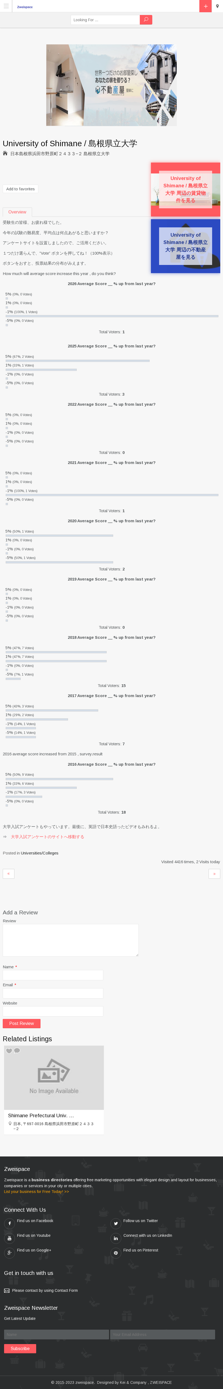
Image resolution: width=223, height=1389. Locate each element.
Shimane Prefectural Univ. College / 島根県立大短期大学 (42, 1115)
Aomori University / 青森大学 (214, 874)
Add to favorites (20, 189)
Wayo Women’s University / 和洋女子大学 (8, 874)
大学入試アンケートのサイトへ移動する (47, 836)
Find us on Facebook (35, 1221)
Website (10, 1003)
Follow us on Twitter (140, 1221)
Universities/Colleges (39, 853)
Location (217, 6)
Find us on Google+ (34, 1250)
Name (10, 966)
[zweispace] (26, 6)
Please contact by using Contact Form (45, 1290)
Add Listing (205, 6)
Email (9, 984)
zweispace (84, 1382)
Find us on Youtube (34, 1235)
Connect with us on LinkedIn (147, 1235)
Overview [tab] (17, 212)
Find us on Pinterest (140, 1250)
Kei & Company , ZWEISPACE (146, 1382)
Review (9, 920)
